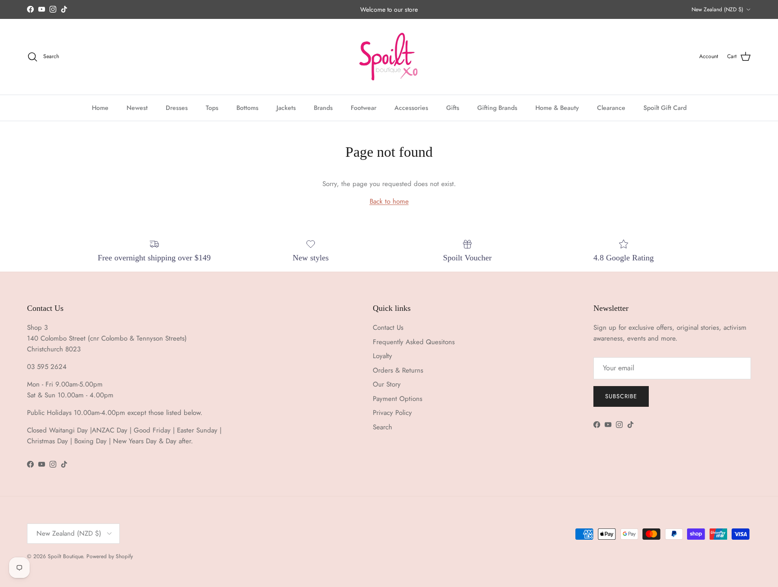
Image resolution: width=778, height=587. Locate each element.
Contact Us (388, 327)
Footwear (363, 107)
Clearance (611, 107)
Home (100, 107)
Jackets (286, 107)
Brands (323, 107)
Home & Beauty (557, 107)
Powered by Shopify (109, 556)
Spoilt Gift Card (665, 107)
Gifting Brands (497, 107)
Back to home (389, 201)
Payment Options (397, 399)
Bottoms (247, 107)
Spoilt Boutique (65, 556)
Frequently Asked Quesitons (414, 342)
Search (382, 427)
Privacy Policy (392, 413)
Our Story (387, 384)
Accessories (411, 107)
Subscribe (621, 396)
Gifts (452, 107)
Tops (212, 107)
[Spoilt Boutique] (389, 57)
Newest (137, 107)
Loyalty (382, 356)
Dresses (177, 107)
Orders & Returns (398, 370)
